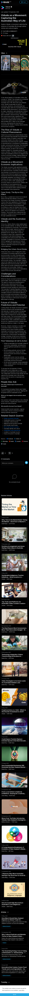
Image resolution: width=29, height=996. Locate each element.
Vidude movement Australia (11, 418)
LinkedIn (18, 441)
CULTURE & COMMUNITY (10, 31)
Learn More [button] (21, 990)
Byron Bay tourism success (11, 427)
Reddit (12, 441)
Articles (3, 912)
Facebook (10, 438)
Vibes (3, 53)
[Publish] (26, 462)
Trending (4, 982)
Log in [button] (24, 2)
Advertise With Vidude (14, 46)
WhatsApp (5, 441)
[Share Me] (13, 35)
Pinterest (25, 441)
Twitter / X (18, 438)
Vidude (7, 7)
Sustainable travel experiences (12, 430)
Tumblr (4, 444)
